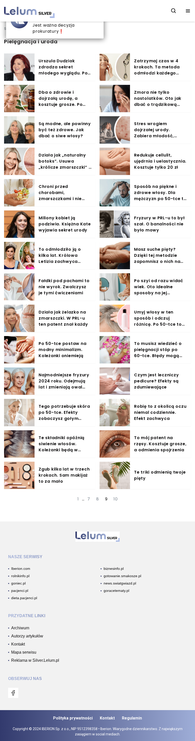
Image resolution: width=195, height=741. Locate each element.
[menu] (188, 11)
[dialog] (55, 22)
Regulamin (132, 718)
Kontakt (107, 718)
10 (115, 499)
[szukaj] (174, 11)
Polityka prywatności (73, 718)
